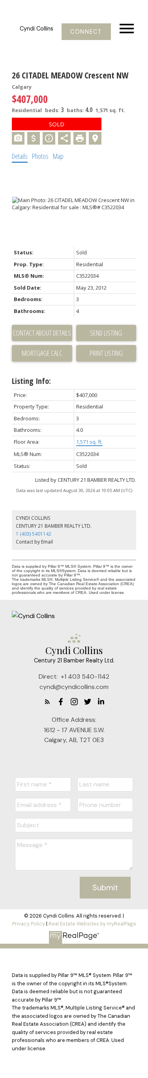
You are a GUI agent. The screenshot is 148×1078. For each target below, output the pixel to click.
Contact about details (42, 333)
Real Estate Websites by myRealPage (92, 923)
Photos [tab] (40, 156)
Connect (86, 31)
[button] (86, 31)
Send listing (106, 333)
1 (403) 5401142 (33, 533)
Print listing (106, 353)
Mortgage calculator (42, 353)
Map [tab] (58, 156)
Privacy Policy (28, 923)
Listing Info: (31, 381)
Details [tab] (20, 156)
